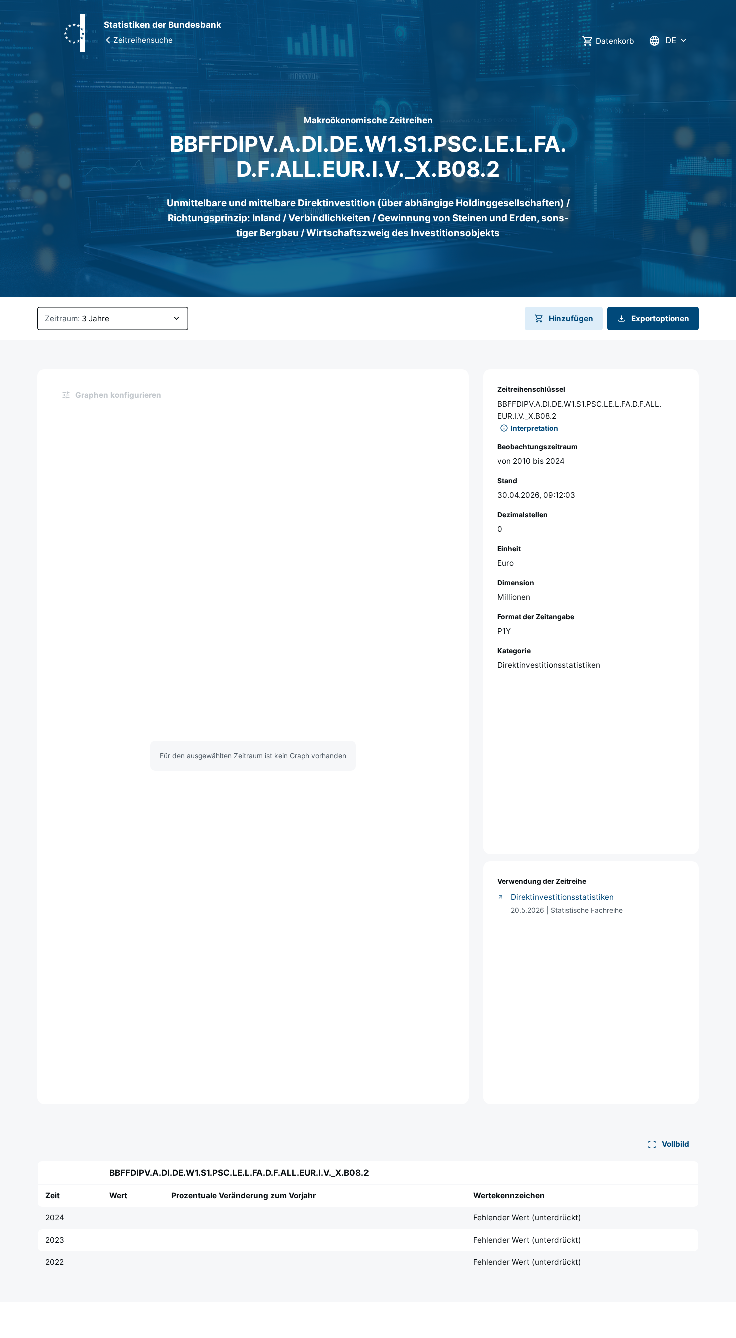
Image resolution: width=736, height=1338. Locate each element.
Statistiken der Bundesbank (162, 25)
